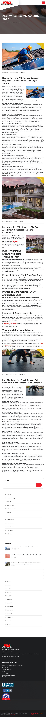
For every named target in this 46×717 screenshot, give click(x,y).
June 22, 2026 (13, 565)
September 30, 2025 (14, 72)
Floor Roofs (9, 501)
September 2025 (10, 617)
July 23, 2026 (13, 557)
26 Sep (41, 179)
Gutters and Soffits (10, 505)
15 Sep (41, 351)
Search (7, 480)
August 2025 (9, 620)
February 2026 (9, 599)
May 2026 (8, 588)
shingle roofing (10, 530)
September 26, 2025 (13, 221)
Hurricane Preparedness (11, 508)
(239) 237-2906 (5, 667)
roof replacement (10, 526)
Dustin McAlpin (5, 72)
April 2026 (8, 592)
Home (4, 23)
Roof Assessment (10, 523)
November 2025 (10, 610)
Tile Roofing (21, 221)
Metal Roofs (9, 512)
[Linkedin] (7, 690)
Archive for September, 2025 (14, 23)
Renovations (9, 515)
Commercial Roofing (11, 498)
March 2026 (9, 595)
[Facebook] (4, 690)
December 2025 (10, 606)
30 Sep (41, 44)
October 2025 (9, 613)
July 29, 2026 (13, 549)
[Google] (10, 690)
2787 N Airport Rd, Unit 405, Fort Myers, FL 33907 (12, 665)
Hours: (3, 671)
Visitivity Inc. (12, 714)
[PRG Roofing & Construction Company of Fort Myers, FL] (7, 2)
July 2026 (8, 581)
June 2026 (9, 585)
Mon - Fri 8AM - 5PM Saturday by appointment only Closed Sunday (8, 675)
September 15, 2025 (13, 374)
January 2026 (9, 603)
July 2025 (8, 624)
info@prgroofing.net (6, 669)
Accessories (9, 494)
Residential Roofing (10, 519)
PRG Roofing (5, 221)
